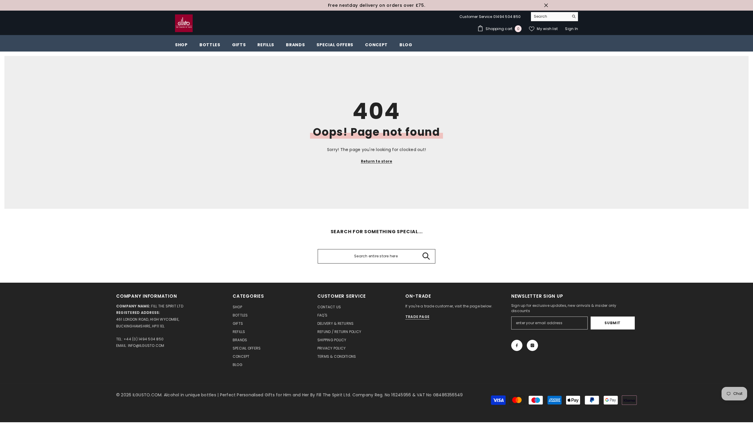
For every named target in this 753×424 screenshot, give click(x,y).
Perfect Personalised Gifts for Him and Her (265, 395)
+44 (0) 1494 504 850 (144, 339)
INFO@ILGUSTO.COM (146, 345)
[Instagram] (532, 345)
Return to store (376, 161)
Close (546, 5)
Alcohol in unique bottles (190, 395)
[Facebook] (516, 345)
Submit (612, 322)
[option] (376, 5)
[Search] (554, 16)
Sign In (571, 28)
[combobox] (550, 16)
